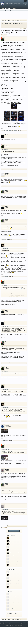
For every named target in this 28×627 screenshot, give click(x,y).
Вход (14, 531)
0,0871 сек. (9, 625)
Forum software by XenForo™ (5, 623)
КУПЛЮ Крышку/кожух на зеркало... (15, 608)
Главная (3, 8)
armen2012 (3, 186)
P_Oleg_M (6, 130)
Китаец (7, 362)
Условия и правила (24, 623)
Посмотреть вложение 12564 (7, 451)
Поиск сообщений (4, 10)
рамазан (3, 276)
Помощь (26, 622)
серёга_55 (7, 425)
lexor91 (3, 130)
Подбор (22, 28)
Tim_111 (7, 469)
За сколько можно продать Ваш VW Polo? (12, 23)
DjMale (6, 134)
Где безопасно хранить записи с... (15, 539)
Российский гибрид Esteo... (13, 536)
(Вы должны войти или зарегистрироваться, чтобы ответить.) (17, 525)
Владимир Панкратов (12, 540)
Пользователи (13, 8)
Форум (7, 8)
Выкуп (25, 28)
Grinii (10, 537)
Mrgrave (7, 173)
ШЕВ (7, 186)
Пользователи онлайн (12, 613)
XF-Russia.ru (6, 624)
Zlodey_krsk (11, 597)
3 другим (14, 130)
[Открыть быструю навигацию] (26, 20)
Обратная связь (21, 622)
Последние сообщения (12, 10)
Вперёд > (5, 527)
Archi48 (6, 38)
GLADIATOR (10, 130)
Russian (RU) (3, 622)
